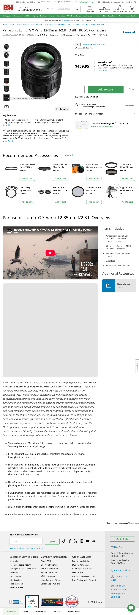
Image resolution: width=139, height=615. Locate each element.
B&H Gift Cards (118, 589)
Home (5, 24)
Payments (14, 572)
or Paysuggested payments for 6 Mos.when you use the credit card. (115, 66)
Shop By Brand (16, 583)
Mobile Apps (97, 602)
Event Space (77, 572)
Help (122, 2)
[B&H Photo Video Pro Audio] (9, 8)
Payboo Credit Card (49, 572)
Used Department (16, 24)
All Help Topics (16, 587)
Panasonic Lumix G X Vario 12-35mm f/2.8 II (89, 24)
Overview (11, 611)
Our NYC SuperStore (50, 565)
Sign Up (52, 541)
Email (14, 541)
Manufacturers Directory (52, 580)
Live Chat (129, 2)
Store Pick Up (118, 585)
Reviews (40, 611)
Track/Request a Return (20, 565)
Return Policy (15, 561)
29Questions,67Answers (73, 35)
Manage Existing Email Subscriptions (26, 548)
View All (69, 155)
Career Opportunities (50, 583)
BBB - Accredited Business (16, 602)
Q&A (57, 611)
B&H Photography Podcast (84, 580)
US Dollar (124, 539)
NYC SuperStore (106, 2)
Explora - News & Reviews (84, 576)
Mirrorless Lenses (64, 24)
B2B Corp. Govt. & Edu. (82, 568)
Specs (25, 611)
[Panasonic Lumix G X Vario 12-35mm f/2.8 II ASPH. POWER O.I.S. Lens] (41, 71)
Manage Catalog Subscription (23, 568)
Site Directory (16, 580)
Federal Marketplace (81, 561)
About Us (116, 2)
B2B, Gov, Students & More (25, 2)
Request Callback (123, 570)
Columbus (65, 20)
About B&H (46, 561)
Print (104, 35)
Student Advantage (81, 565)
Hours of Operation (49, 568)
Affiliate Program (48, 576)
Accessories (73, 611)
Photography (29, 24)
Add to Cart (105, 89)
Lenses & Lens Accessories (45, 24)
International (15, 576)
